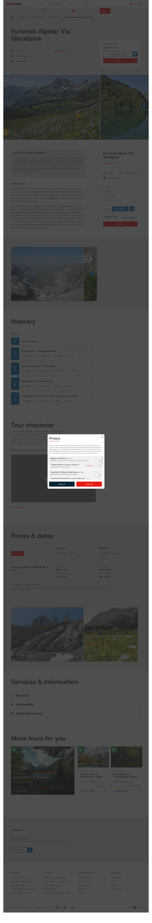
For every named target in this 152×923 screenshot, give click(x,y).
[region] (76, 467)
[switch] (98, 461)
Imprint (51, 441)
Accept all (89, 484)
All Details (89, 465)
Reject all (62, 484)
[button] (97, 461)
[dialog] (76, 461)
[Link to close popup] (102, 437)
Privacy (57, 441)
